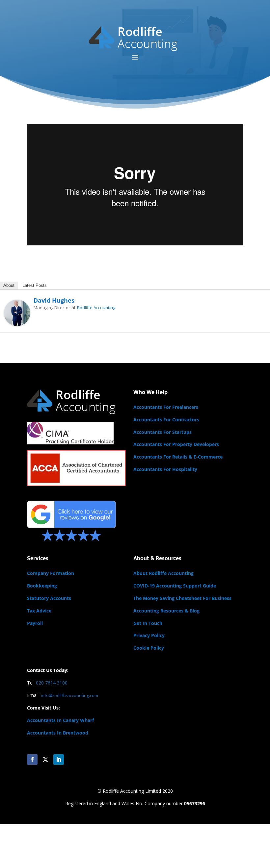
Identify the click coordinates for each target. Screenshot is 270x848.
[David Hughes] (17, 322)
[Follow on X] (45, 759)
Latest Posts (34, 285)
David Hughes (54, 300)
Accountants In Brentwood (57, 733)
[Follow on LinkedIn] (58, 759)
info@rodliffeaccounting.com (69, 695)
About (8, 285)
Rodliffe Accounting (96, 308)
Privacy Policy (149, 635)
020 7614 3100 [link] (52, 683)
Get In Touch (147, 623)
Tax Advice (39, 611)
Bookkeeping (42, 586)
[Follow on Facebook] (32, 759)
